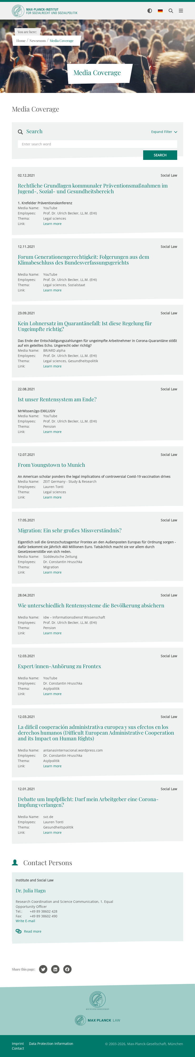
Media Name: (28, 208)
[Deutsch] (160, 11)
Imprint (18, 1043)
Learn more (52, 223)
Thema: (24, 218)
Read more (32, 931)
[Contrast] (149, 11)
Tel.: (19, 911)
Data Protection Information (51, 1043)
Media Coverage (61, 40)
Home (20, 40)
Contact (18, 1048)
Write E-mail (25, 921)
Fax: (19, 916)
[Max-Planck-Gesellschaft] (97, 1000)
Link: (21, 223)
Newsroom (37, 40)
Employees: (27, 213)
